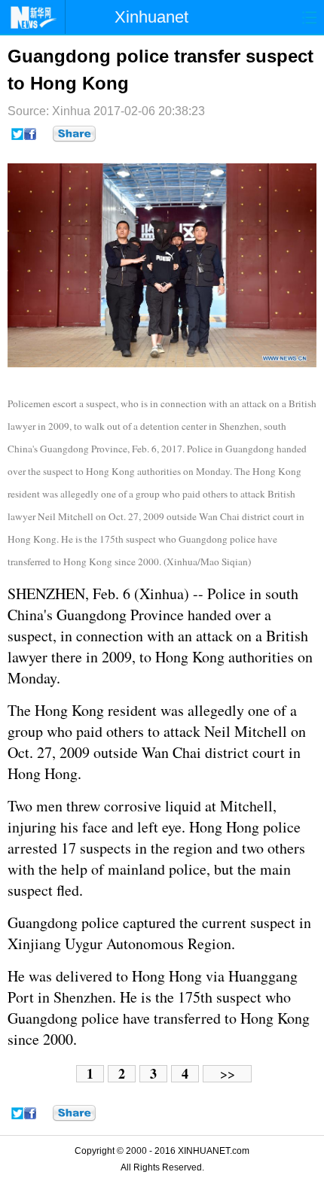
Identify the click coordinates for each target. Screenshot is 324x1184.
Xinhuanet (151, 17)
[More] (74, 134)
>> (227, 1073)
